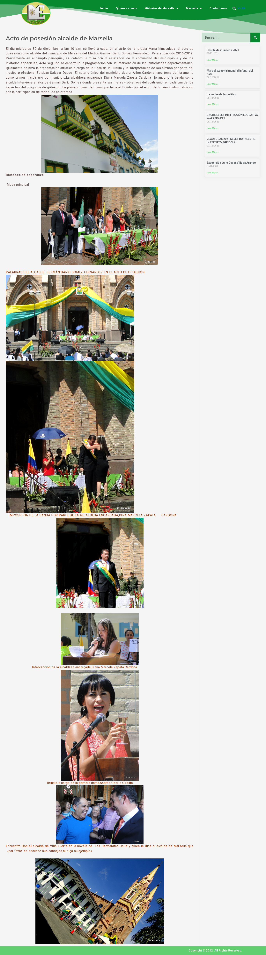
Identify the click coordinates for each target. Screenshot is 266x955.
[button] (234, 8)
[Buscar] (255, 37)
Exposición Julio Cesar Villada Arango (231, 162)
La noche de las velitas (221, 94)
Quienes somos (126, 8)
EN (239, 8)
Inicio (104, 8)
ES (243, 8)
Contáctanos (218, 8)
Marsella (192, 8)
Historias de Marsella (159, 8)
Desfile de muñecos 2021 (223, 50)
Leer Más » (212, 60)
